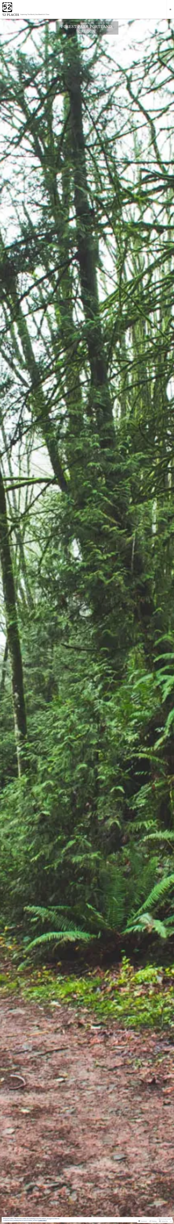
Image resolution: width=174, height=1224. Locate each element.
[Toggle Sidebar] (170, 9)
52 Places (10, 15)
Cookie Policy (42, 1220)
